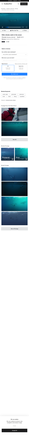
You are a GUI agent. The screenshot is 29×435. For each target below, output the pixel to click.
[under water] (5, 94)
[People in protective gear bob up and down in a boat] (14, 114)
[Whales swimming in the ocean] (14, 174)
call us (20, 77)
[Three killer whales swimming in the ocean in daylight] (14, 218)
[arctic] (3, 96)
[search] (18, 4)
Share (25, 30)
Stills (19, 0)
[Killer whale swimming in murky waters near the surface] (14, 129)
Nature (14, 100)
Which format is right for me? (21, 63)
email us (23, 77)
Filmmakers (3, 8)
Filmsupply (15, 0)
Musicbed (10, 0)
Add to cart (15, 74)
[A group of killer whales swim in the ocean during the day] (14, 204)
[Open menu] (2, 4)
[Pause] (2, 27)
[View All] (14, 139)
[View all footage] (14, 228)
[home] (9, 3)
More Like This (15, 30)
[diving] (15, 96)
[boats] (9, 96)
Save (5, 30)
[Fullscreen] (26, 27)
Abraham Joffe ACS (10, 8)
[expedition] (22, 96)
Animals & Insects (9, 100)
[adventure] (21, 94)
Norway (16, 8)
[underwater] (14, 94)
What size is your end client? (10, 60)
